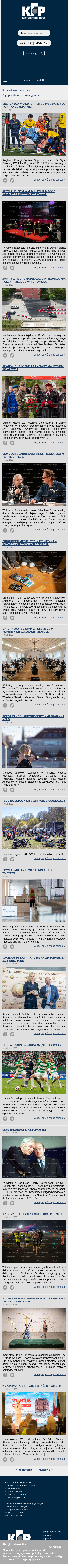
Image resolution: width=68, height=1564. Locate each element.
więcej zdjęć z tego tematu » (50, 179)
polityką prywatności (43, 1553)
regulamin (48, 1535)
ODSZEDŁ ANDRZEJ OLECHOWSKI (24, 1129)
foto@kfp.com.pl (20, 1497)
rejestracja (48, 1538)
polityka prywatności (53, 1531)
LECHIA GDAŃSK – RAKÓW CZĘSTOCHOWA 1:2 (31, 1045)
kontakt (40, 80)
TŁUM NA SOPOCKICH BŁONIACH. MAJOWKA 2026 (33, 800)
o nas (27, 80)
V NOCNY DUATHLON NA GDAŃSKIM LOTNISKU (32, 1214)
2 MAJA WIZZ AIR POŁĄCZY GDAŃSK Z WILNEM (31, 1386)
